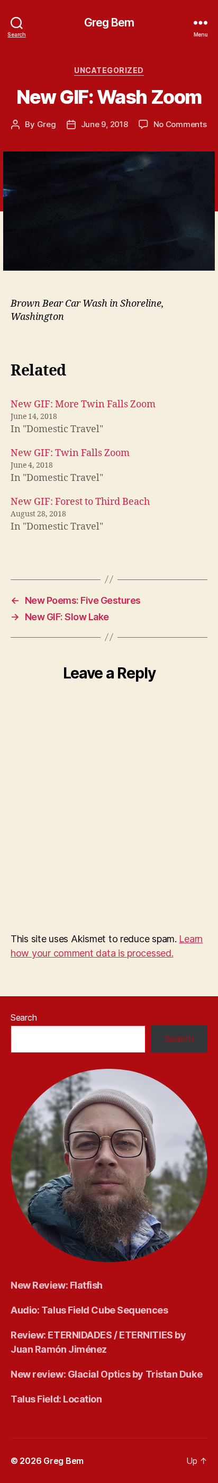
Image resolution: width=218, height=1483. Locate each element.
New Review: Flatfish (57, 1285)
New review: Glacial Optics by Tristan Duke (106, 1374)
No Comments (180, 124)
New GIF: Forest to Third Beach (80, 502)
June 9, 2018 (104, 124)
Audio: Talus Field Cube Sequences (89, 1310)
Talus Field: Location (56, 1399)
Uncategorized (109, 70)
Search (24, 1017)
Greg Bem (109, 22)
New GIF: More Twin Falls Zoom (83, 404)
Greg (46, 124)
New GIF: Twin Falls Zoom (70, 453)
